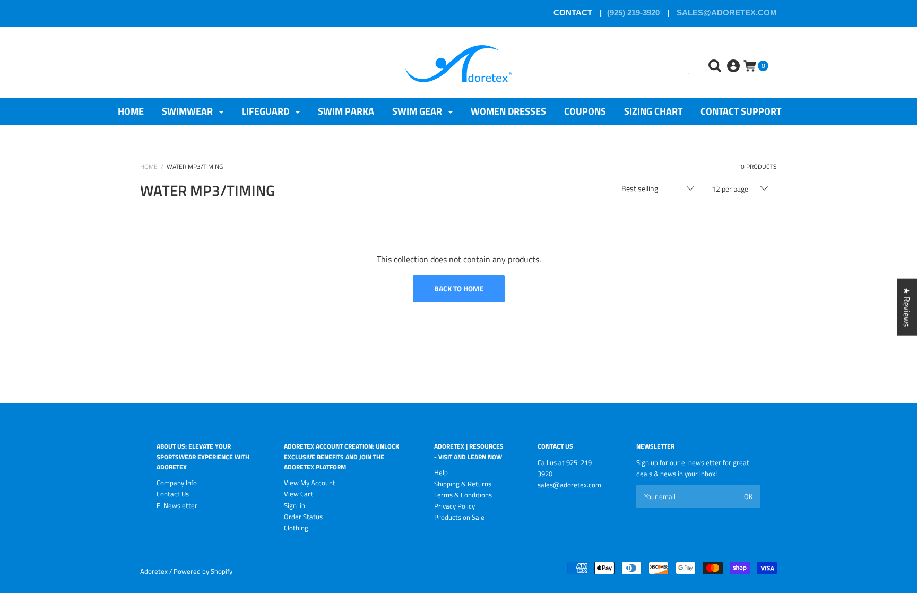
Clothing (296, 527)
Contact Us (173, 493)
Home (131, 111)
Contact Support (740, 111)
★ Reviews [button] (907, 306)
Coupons (585, 111)
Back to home (458, 288)
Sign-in (294, 505)
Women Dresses (508, 111)
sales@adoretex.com (725, 12)
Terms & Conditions (463, 494)
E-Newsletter (177, 505)
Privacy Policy (454, 506)
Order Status (303, 516)
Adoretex (154, 571)
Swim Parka (346, 111)
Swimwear (188, 111)
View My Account (309, 482)
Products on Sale (459, 517)
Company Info (177, 482)
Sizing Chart (653, 111)
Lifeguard (266, 111)
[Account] (734, 57)
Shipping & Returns (462, 483)
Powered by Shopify (203, 571)
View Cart (298, 493)
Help (441, 472)
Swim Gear (418, 111)
